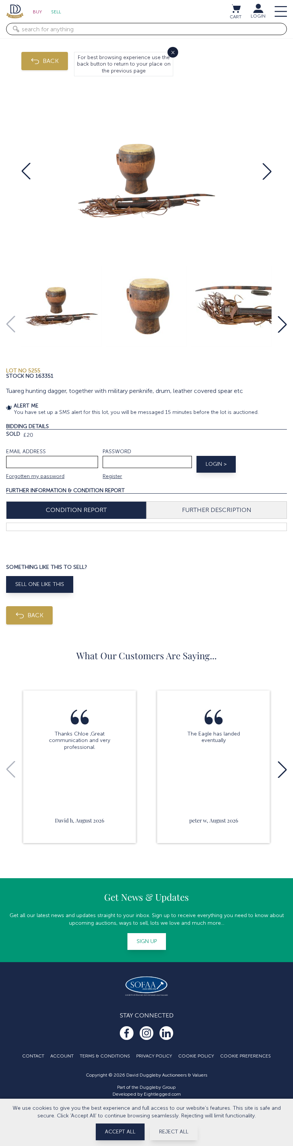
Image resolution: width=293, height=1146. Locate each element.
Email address (26, 451)
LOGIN (258, 16)
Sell (56, 11)
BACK (51, 61)
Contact (33, 1056)
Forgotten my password (35, 476)
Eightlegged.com (162, 1094)
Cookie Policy (196, 1056)
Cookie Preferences (245, 1056)
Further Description (216, 510)
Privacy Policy (154, 1056)
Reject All (173, 1132)
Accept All (120, 1132)
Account (62, 1056)
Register (112, 476)
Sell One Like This (39, 584)
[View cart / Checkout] (235, 8)
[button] (26, 171)
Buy (37, 11)
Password (117, 451)
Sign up (147, 941)
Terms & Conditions (105, 1056)
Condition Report (76, 510)
